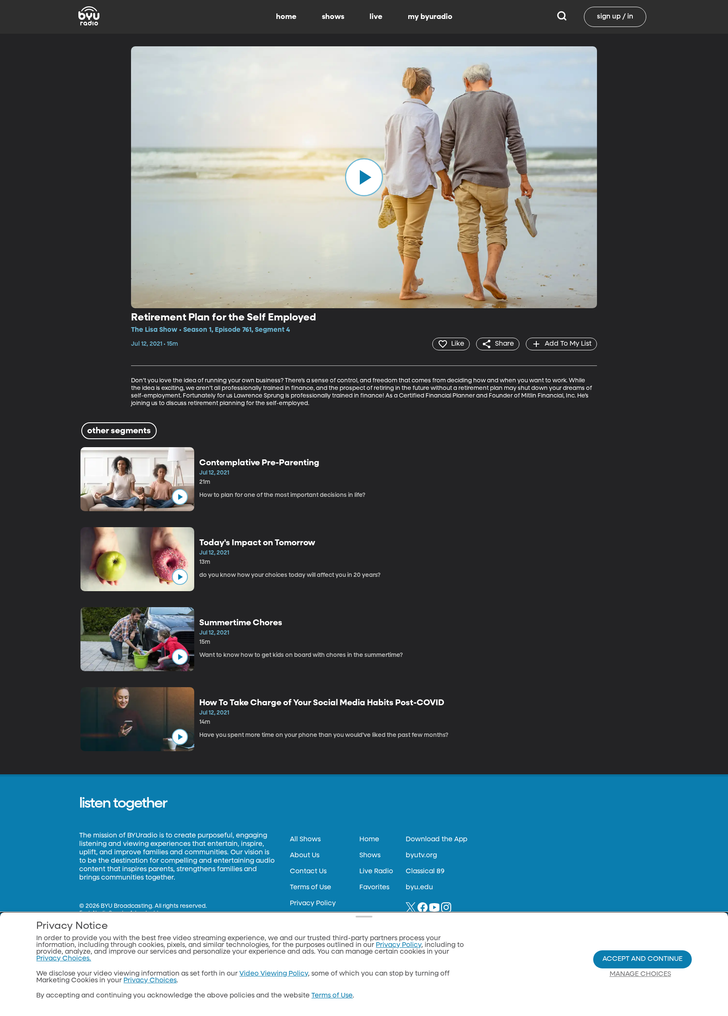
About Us (304, 855)
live (376, 17)
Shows (369, 855)
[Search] (562, 17)
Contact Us (308, 871)
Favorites (374, 887)
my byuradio (430, 17)
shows (333, 17)
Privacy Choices (150, 980)
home (286, 17)
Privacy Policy (313, 903)
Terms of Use (310, 887)
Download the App (436, 839)
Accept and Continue (642, 959)
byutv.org (421, 855)
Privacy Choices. (63, 958)
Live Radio (376, 871)
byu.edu (419, 887)
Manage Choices (640, 974)
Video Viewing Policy (273, 974)
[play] (364, 177)
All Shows (305, 839)
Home (369, 839)
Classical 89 (425, 871)
